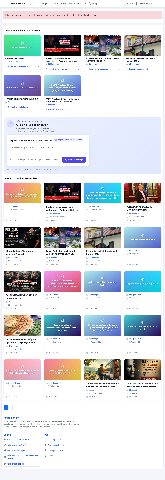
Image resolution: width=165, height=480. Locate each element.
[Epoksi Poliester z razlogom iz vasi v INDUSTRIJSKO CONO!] (102, 53)
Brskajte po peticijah (49, 3)
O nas (83, 3)
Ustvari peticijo (75, 159)
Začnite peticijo (145, 4)
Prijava (130, 4)
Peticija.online (18, 3)
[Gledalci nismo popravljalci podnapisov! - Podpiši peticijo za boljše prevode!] (62, 53)
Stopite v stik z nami (70, 3)
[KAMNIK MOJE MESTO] (22, 52)
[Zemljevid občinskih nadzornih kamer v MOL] (142, 53)
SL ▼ (34, 3)
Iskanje (94, 3)
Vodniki (8, 434)
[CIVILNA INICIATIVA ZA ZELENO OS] (22, 92)
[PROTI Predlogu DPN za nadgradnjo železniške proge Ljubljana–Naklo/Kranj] (62, 94)
